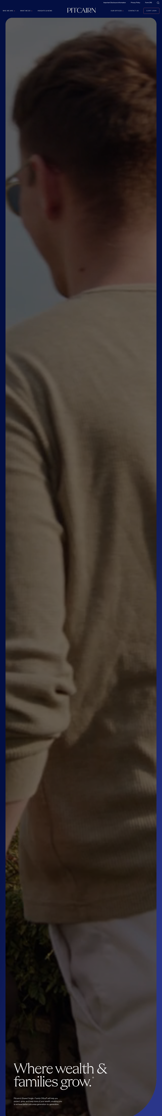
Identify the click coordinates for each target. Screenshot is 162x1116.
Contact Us (133, 11)
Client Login (151, 10)
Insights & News (45, 11)
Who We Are (8, 11)
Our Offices (116, 11)
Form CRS (148, 3)
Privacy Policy (135, 3)
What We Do (25, 11)
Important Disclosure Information (114, 3)
